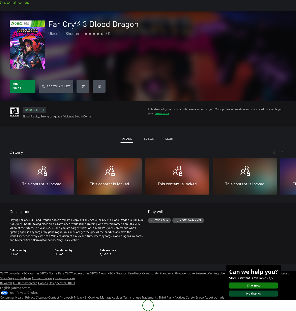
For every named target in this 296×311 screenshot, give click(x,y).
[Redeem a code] (99, 86)
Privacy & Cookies (86, 297)
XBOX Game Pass (52, 273)
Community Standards (158, 273)
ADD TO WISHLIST (58, 86)
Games (43, 283)
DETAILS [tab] (127, 139)
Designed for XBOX (62, 283)
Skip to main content (14, 2)
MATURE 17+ (32, 110)
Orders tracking (43, 278)
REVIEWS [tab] (148, 139)
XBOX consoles (10, 273)
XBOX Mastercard (25, 283)
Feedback (134, 273)
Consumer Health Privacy (17, 297)
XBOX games (30, 273)
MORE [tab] (169, 139)
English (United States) (15, 288)
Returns (25, 278)
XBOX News (98, 273)
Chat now (253, 285)
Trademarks (150, 297)
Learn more (162, 113)
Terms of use (132, 297)
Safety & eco (195, 297)
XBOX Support (117, 273)
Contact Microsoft (60, 297)
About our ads (214, 297)
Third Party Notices (172, 297)
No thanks (253, 293)
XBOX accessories (77, 273)
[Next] (282, 152)
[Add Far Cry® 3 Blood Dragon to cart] (83, 86)
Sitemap (42, 297)
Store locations (65, 278)
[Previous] (274, 152)
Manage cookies (111, 297)
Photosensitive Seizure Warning (196, 273)
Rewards (6, 283)
